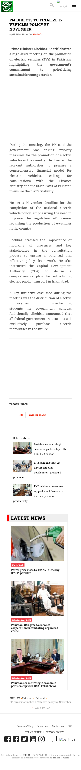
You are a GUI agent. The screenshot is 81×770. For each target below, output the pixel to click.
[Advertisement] (40, 111)
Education (42, 726)
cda (21, 414)
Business (17, 564)
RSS (70, 726)
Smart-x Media (61, 757)
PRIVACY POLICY (55, 732)
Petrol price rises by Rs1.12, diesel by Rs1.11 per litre (35, 571)
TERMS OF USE (33, 732)
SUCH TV (30, 755)
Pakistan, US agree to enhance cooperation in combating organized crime (34, 628)
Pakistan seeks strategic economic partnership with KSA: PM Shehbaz (50, 449)
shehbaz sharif (37, 414)
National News (21, 619)
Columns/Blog (25, 726)
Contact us (58, 726)
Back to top (42, 707)
